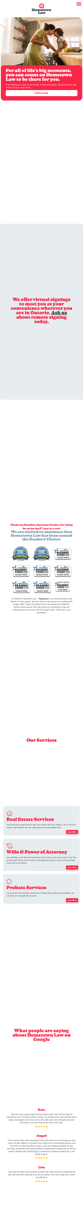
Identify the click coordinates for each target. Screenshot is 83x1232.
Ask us (59, 313)
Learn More (72, 832)
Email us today (41, 93)
